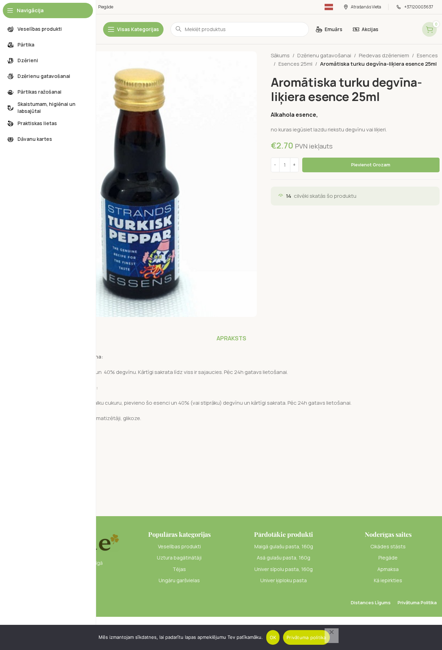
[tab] (231, 338)
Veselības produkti (179, 546)
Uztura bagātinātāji (179, 557)
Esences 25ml (295, 63)
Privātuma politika (306, 637)
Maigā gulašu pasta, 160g (283, 546)
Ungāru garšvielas (179, 580)
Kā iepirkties (388, 580)
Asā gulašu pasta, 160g (283, 557)
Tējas (179, 569)
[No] (332, 635)
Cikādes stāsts (388, 546)
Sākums (280, 55)
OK (273, 637)
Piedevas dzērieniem (384, 55)
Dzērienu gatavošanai (324, 55)
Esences (427, 55)
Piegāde (388, 557)
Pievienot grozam (370, 164)
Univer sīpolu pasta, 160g (283, 569)
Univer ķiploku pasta (283, 580)
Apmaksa (388, 569)
